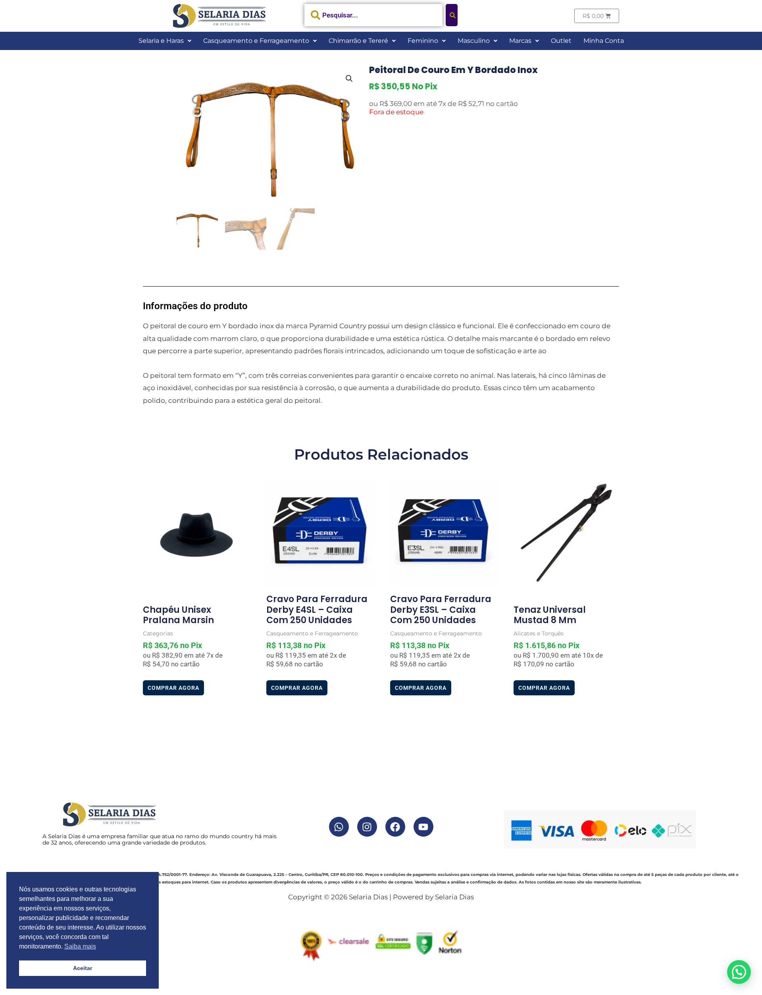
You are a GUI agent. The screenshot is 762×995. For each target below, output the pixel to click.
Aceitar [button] (82, 968)
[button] (165, 41)
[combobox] (373, 15)
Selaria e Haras (161, 40)
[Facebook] (395, 827)
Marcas (520, 40)
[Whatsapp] (339, 827)
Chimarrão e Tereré (358, 40)
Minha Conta (603, 40)
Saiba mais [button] (80, 946)
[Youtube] (423, 827)
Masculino (474, 40)
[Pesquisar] (452, 15)
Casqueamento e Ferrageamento (256, 40)
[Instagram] (367, 827)
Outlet (561, 40)
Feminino (423, 40)
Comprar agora (173, 688)
